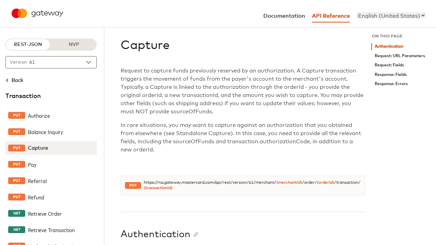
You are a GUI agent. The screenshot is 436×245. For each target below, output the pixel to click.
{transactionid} (158, 188)
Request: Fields (389, 65)
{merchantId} (289, 183)
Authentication (389, 46)
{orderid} (325, 183)
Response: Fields (391, 74)
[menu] (391, 15)
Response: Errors (391, 84)
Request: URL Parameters (400, 56)
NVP (74, 44)
